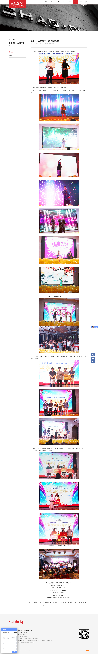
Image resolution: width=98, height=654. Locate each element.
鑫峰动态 (11, 52)
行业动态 (11, 55)
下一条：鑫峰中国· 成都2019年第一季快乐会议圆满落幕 (74, 602)
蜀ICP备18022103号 (26, 650)
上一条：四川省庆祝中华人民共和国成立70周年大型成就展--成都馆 (44, 604)
